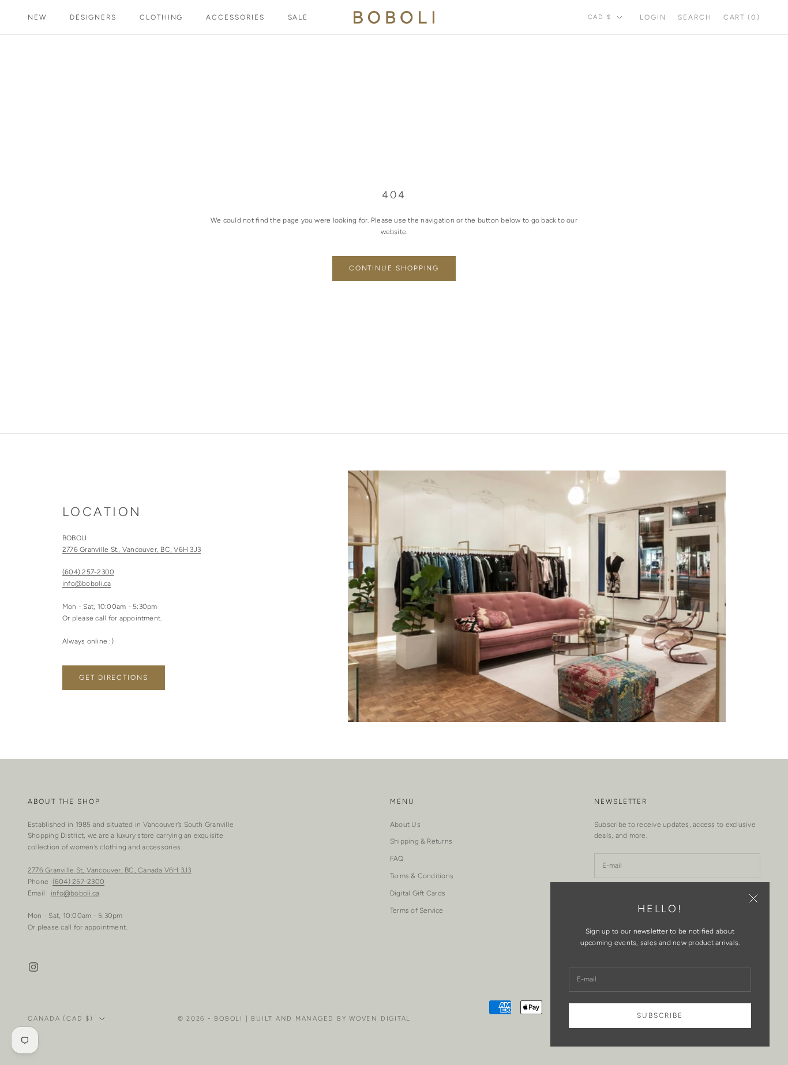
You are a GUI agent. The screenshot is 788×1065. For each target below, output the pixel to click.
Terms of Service (417, 910)
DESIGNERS (93, 17)
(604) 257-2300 (88, 572)
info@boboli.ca (86, 583)
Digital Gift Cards (417, 893)
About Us (405, 825)
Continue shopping (394, 268)
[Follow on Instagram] (33, 967)
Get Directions (113, 677)
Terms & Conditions (421, 876)
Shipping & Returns (421, 841)
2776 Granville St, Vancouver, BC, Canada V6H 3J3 (110, 870)
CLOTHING (161, 17)
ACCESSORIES (235, 17)
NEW (37, 17)
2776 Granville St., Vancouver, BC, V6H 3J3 (131, 549)
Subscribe (660, 1015)
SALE (298, 17)
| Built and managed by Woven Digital (328, 1018)
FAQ (397, 859)
